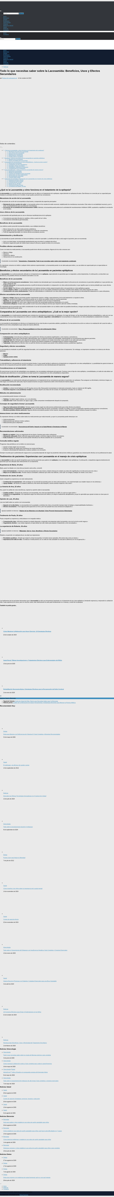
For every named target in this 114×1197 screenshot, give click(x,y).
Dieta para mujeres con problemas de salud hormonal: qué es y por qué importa (26, 1177)
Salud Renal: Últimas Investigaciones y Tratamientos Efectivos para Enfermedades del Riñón (32, 660)
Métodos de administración (15, 172)
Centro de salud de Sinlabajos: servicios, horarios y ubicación (21, 1098)
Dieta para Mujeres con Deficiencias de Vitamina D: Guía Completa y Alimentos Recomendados (31, 734)
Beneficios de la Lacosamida (16, 154)
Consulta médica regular (14, 177)
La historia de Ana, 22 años (15, 182)
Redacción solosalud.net (9, 78)
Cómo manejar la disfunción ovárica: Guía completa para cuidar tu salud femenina (27, 1063)
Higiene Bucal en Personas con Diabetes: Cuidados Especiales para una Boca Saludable (30, 981)
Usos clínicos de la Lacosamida (16, 153)
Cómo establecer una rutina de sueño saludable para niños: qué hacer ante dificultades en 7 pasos (32, 1131)
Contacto (6, 30)
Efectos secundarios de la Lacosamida (18, 160)
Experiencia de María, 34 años (16, 180)
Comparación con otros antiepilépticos (18, 164)
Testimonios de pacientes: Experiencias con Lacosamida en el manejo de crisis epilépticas (28, 178)
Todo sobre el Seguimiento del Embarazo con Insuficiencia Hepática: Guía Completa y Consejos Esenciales (35, 950)
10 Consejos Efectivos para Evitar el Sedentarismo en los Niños (22, 1012)
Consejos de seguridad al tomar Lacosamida (19, 173)
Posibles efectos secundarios (16, 156)
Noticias (5, 28)
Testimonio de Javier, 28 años (16, 181)
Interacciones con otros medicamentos (18, 174)
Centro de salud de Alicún (11, 919)
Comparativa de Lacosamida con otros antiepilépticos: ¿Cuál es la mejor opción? (26, 162)
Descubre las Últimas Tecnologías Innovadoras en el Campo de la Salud (24, 796)
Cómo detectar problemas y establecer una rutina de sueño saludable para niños (27, 1139)
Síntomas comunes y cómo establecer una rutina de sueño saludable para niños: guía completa (31, 1148)
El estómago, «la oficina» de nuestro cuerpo (16, 765)
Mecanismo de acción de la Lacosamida (18, 151)
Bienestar (6, 18)
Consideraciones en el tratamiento (17, 168)
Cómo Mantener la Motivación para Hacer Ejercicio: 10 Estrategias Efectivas (27, 631)
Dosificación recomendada (15, 171)
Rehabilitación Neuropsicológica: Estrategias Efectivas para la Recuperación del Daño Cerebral (33, 689)
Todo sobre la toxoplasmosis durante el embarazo (18, 827)
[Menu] (0, 1183)
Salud (5, 27)
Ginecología (7, 22)
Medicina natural (8, 25)
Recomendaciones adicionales (16, 176)
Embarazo (6, 21)
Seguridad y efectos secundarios (17, 165)
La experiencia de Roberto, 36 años (17, 186)
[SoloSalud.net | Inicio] (17, 7)
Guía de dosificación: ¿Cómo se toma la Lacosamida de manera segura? (24, 169)
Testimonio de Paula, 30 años (16, 185)
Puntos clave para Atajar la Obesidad (14, 857)
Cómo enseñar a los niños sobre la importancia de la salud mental (22, 888)
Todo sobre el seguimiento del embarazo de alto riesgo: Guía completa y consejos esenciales (30, 1081)
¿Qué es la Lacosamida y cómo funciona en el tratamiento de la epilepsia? (24, 150)
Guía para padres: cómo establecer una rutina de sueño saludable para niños (26, 1122)
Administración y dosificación (16, 155)
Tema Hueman (24, 1195)
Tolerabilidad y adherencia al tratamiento (18, 167)
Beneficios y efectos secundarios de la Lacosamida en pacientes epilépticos (25, 158)
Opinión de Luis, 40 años (15, 183)
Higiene (5, 24)
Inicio (5, 16)
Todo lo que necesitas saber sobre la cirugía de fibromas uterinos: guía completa (27, 1055)
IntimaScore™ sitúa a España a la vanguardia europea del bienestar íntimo (25, 1072)
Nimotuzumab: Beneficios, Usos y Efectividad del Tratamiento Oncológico (25, 1043)
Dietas (5, 19)
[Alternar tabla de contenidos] (1, 147)
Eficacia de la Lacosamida (15, 163)
